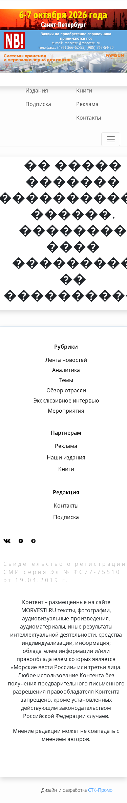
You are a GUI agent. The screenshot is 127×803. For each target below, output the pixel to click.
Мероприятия (66, 410)
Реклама (87, 104)
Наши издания (66, 457)
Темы (66, 380)
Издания (36, 90)
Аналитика (66, 370)
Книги (84, 90)
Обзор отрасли (66, 390)
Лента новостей (66, 360)
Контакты (88, 117)
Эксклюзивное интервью (66, 400)
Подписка (38, 104)
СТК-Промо (100, 790)
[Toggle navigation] (110, 139)
